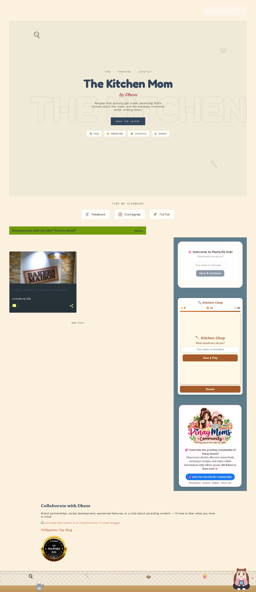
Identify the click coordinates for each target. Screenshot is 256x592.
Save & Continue (210, 273)
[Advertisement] (169, 242)
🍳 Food (94, 133)
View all (138, 231)
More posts (78, 322)
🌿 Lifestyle (138, 133)
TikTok (164, 214)
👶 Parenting (115, 133)
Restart (210, 389)
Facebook (98, 214)
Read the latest (128, 121)
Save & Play (210, 357)
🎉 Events (160, 133)
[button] (71, 306)
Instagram (132, 214)
